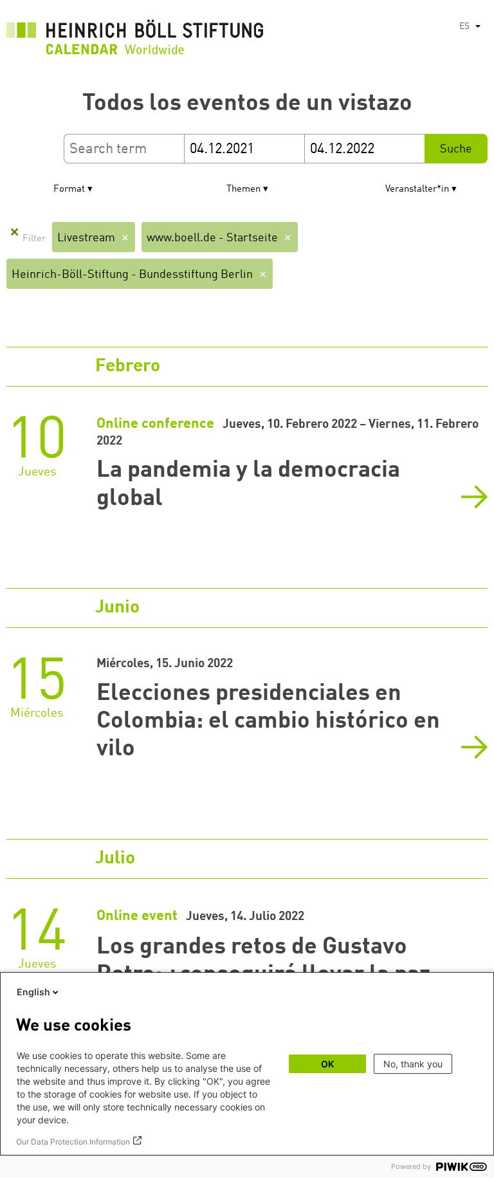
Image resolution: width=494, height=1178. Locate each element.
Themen (243, 189)
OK (327, 1063)
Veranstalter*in (417, 189)
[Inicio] (135, 40)
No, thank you (413, 1063)
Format (69, 189)
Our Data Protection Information (73, 1141)
